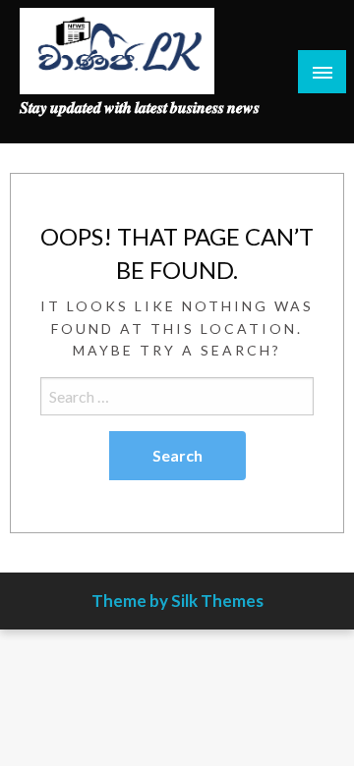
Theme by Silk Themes (177, 600)
